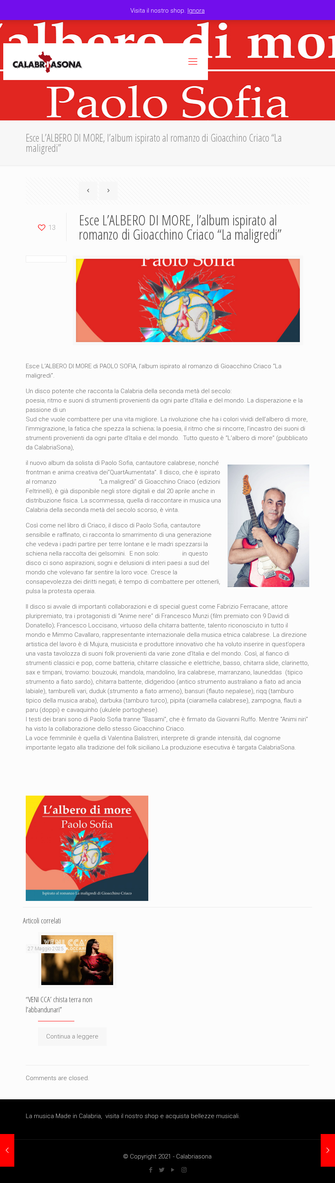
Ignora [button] (196, 10)
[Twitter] (162, 1170)
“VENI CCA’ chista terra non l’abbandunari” (59, 1004)
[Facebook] (151, 1170)
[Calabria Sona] (47, 61)
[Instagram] (184, 1170)
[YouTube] (173, 1170)
